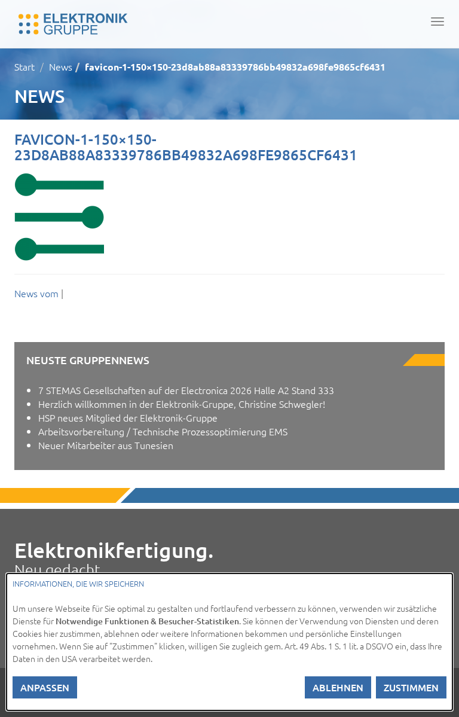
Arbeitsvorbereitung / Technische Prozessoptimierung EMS (162, 431)
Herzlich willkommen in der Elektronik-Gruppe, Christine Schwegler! (181, 403)
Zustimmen (411, 687)
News (60, 66)
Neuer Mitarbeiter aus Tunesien (105, 444)
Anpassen (44, 687)
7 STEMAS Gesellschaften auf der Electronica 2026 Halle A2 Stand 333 (186, 389)
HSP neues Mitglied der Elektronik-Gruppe (128, 417)
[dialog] (229, 642)
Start (24, 66)
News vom (37, 293)
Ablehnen (338, 687)
